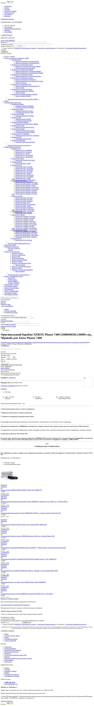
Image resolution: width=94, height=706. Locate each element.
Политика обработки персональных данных (18, 658)
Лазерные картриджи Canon (24, 111)
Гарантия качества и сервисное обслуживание (15, 605)
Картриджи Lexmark (18, 129)
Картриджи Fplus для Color (23, 199)
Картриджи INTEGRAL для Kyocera (26, 235)
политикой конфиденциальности (76, 48)
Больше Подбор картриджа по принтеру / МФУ (24, 99)
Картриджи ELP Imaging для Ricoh (26, 190)
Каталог (8, 342)
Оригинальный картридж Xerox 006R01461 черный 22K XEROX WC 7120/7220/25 (27, 594)
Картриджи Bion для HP (23, 163)
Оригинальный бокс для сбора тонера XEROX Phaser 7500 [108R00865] (23, 582)
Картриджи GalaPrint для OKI (24, 226)
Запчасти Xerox (20, 265)
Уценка (10, 250)
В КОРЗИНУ (4, 364)
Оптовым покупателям (11, 674)
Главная (3, 342)
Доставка (7, 9)
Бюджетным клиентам (11, 652)
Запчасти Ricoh (20, 92)
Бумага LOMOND (13, 283)
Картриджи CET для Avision (24, 168)
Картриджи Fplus (17, 196)
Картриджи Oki (16, 137)
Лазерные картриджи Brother (24, 106)
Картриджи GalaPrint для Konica (25, 221)
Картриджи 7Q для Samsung (24, 157)
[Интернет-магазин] (7, 19)
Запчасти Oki (16, 256)
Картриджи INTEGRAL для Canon (26, 233)
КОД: (2, 366)
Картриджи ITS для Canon (23, 240)
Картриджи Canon (17, 109)
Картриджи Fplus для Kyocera (24, 209)
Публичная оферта (10, 648)
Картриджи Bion (17, 162)
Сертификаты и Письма (11, 676)
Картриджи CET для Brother (24, 170)
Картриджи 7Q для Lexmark (24, 155)
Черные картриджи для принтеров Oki (27, 86)
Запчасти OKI (19, 88)
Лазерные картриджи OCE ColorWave (27, 135)
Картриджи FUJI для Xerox (23, 213)
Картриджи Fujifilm (18, 114)
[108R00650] (5, 345)
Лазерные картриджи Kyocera (24, 127)
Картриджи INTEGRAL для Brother (26, 232)
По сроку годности (14, 248)
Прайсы (6, 673)
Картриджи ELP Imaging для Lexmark (27, 189)
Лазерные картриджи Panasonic (25, 142)
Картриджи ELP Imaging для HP (25, 185)
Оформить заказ (6, 304)
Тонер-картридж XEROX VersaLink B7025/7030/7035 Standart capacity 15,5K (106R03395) (28, 559)
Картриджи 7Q (16, 148)
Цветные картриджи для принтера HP (27, 63)
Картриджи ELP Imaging (19, 180)
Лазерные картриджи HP (23, 119)
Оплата (6, 8)
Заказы (6, 309)
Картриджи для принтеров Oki (21, 84)
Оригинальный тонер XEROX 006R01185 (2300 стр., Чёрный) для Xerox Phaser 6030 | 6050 (29, 570)
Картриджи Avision (18, 158)
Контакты (7, 16)
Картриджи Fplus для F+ (23, 202)
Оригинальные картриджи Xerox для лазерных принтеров (68, 342)
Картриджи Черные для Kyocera (25, 79)
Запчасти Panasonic (18, 258)
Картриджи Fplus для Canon (24, 197)
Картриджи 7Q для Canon (23, 152)
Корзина (3, 303)
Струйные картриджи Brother (24, 107)
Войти (3, 321)
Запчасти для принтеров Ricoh (21, 266)
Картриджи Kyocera (18, 125)
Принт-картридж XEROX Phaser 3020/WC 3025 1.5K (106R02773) (21, 490)
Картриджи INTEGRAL (19, 230)
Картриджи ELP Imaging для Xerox (26, 194)
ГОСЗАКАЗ (8, 14)
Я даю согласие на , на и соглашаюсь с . (45, 48)
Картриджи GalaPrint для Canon (25, 216)
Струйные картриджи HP (23, 120)
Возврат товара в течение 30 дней (11, 611)
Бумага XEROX (13, 281)
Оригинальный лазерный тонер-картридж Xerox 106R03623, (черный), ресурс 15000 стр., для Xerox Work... (34, 501)
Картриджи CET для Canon (23, 171)
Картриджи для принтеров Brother (22, 69)
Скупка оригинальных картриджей (15, 655)
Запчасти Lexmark (17, 253)
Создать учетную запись (8, 326)
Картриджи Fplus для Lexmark (24, 211)
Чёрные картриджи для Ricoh (24, 91)
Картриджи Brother (18, 104)
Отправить (4, 51)
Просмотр (4, 485)
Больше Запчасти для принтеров (19, 274)
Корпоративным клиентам (12, 650)
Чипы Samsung (20, 271)
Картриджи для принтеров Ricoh (22, 89)
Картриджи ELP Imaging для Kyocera (26, 187)
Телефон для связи (6, 44)
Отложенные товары (10, 312)
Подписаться (26, 622)
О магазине (8, 6)
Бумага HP (11, 278)
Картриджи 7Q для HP (22, 153)
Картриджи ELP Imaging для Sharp (26, 192)
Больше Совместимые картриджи (19, 243)
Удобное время (5, 46)
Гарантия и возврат (10, 11)
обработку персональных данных (25, 48)
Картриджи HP (16, 60)
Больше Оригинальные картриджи (20, 145)
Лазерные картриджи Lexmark (24, 130)
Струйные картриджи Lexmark (25, 132)
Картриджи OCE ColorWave (20, 134)
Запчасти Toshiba (17, 261)
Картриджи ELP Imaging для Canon (26, 182)
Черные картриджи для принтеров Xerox (28, 76)
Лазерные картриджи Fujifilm (24, 116)
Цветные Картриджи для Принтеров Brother (29, 73)
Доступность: (5, 353)
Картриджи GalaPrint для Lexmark (26, 224)
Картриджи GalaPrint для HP (24, 220)
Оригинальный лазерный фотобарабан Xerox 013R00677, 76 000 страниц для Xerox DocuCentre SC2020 (33, 547)
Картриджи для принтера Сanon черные (27, 66)
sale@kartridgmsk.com (11, 684)
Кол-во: (3, 361)
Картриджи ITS (16, 238)
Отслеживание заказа (7, 317)
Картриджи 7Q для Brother (23, 150)
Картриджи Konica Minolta (20, 122)
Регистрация (9, 321)
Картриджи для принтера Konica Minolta (24, 94)
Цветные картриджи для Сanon (25, 68)
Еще (13, 179)
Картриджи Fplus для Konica (24, 207)
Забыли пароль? (10, 324)
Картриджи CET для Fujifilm (24, 176)
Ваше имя (4, 42)
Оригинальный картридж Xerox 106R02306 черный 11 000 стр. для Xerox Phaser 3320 (27, 536)
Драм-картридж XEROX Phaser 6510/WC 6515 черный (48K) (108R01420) (24, 524)
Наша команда (8, 660)
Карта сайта (8, 661)
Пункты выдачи (9, 13)
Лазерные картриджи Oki (23, 139)
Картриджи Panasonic (18, 140)
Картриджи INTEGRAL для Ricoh (26, 237)
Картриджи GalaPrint (18, 215)
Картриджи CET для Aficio (23, 167)
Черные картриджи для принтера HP (26, 61)
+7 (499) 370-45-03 (6, 35)
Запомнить (6, 330)
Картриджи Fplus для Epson (24, 201)
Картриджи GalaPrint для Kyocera (25, 223)
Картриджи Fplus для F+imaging (25, 204)
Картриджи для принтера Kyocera (22, 78)
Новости (7, 657)
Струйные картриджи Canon (24, 112)
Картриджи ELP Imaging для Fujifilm (26, 184)
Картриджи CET (17, 165)
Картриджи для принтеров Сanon (22, 64)
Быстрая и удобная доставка (9, 598)
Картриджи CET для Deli (23, 173)
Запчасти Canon (17, 268)
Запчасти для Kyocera (18, 255)
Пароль (3, 324)
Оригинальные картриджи (19, 342)
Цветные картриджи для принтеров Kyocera (29, 81)
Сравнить (4, 389)
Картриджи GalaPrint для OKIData (26, 228)
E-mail (3, 322)
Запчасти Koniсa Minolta (23, 96)
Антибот (3, 50)
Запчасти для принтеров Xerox (21, 263)
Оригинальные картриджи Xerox (39, 342)
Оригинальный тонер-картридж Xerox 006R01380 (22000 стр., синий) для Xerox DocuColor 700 (30, 513)
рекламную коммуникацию (46, 48)
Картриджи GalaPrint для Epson (25, 218)
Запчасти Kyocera (20, 83)
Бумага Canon (12, 279)
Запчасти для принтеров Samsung (22, 270)
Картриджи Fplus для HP (23, 206)
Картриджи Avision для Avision (25, 160)
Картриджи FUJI (17, 211)
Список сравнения (10, 311)
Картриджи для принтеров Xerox (22, 74)
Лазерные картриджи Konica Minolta (26, 124)
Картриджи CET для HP (23, 178)
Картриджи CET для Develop (24, 175)
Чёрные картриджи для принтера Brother (28, 71)
